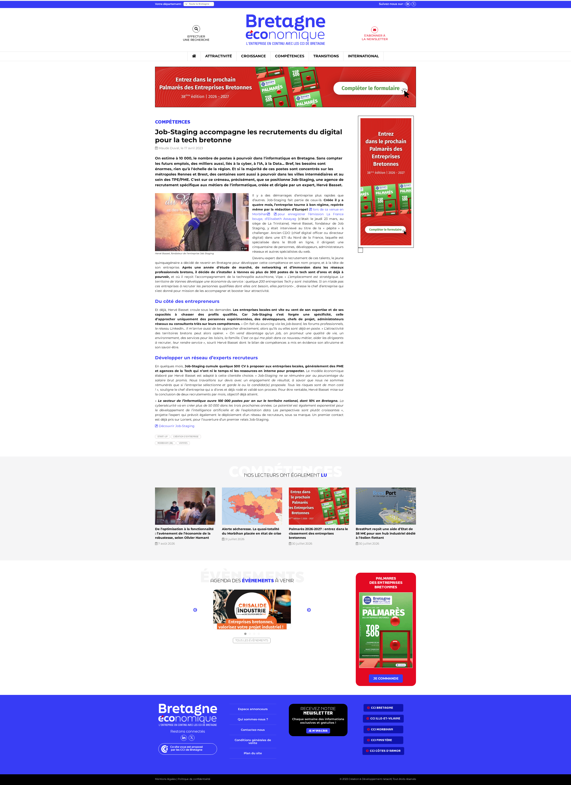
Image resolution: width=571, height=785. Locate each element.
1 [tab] (245, 634)
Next (309, 610)
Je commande (385, 678)
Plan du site (253, 753)
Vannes (183, 443)
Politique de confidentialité (193, 779)
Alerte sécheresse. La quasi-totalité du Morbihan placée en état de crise (251, 531)
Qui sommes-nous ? (253, 719)
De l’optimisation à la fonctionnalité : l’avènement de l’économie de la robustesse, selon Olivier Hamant (184, 533)
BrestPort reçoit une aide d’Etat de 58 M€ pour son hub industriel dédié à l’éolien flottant (386, 533)
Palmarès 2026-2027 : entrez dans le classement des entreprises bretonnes (318, 533)
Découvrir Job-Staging (176, 426)
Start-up (162, 436)
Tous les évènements (251, 640)
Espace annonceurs (253, 709)
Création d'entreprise (186, 436)
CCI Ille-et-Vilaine (385, 718)
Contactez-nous (253, 729)
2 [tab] (250, 634)
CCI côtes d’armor (385, 751)
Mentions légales (165, 779)
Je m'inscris (318, 731)
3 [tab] (254, 634)
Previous (195, 610)
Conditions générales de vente (253, 741)
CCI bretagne (382, 708)
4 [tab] (259, 634)
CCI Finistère (381, 740)
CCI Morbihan (382, 729)
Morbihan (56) (165, 443)
